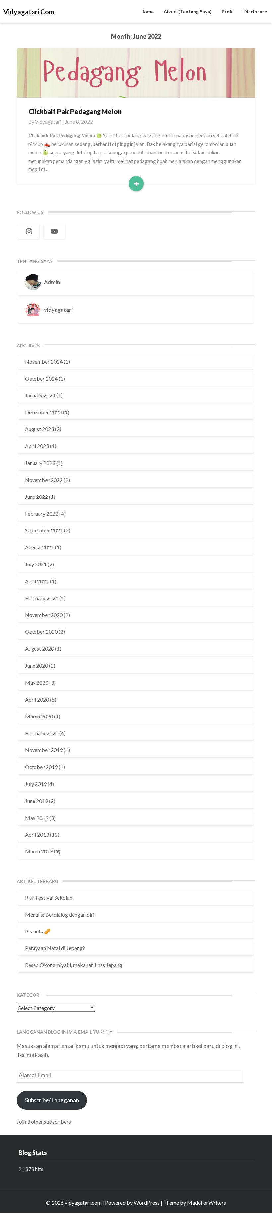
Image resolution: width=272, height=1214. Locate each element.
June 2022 (36, 497)
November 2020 (44, 615)
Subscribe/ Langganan (52, 1100)
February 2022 (41, 513)
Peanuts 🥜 (38, 931)
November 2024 (44, 361)
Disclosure (255, 11)
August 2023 (39, 429)
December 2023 (43, 412)
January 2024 (40, 395)
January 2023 (40, 463)
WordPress (147, 1202)
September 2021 (44, 530)
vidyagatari (48, 122)
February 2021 (41, 598)
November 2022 (44, 480)
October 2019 (41, 767)
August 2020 (39, 648)
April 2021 (37, 581)
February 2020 (41, 733)
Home (147, 11)
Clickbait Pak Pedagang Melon (75, 111)
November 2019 (44, 750)
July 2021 (36, 564)
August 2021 (39, 547)
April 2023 (37, 446)
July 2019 (36, 784)
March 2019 (39, 851)
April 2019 (37, 834)
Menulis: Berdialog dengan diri (59, 914)
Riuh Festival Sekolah (48, 897)
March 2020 (39, 716)
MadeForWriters (206, 1202)
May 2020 (36, 682)
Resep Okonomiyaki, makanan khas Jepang (73, 965)
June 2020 (36, 665)
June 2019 (36, 801)
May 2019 (36, 818)
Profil (228, 11)
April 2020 (37, 699)
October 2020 (41, 631)
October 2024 (41, 378)
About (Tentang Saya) (188, 11)
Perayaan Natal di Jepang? (55, 948)
